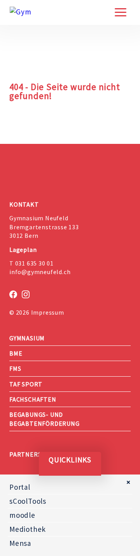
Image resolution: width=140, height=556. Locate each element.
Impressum (47, 312)
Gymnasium (27, 338)
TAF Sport (25, 384)
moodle (22, 515)
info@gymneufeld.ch (39, 272)
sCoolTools (27, 501)
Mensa (20, 543)
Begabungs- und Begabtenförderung (44, 419)
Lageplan (23, 249)
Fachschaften (32, 399)
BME (15, 353)
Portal (19, 487)
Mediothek (27, 529)
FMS (15, 368)
